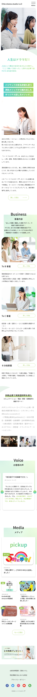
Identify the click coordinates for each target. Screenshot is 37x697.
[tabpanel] (18, 491)
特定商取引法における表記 (18, 675)
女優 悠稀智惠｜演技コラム (18, 671)
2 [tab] (20, 514)
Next (34, 492)
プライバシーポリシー (18, 680)
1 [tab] (17, 514)
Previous (2, 492)
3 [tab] (23, 514)
